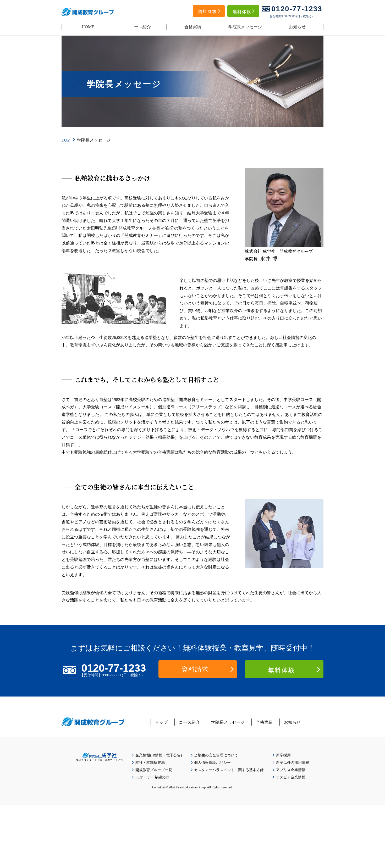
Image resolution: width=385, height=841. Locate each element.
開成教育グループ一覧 (153, 770)
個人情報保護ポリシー (212, 763)
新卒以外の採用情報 (292, 763)
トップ (161, 722)
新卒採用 (283, 755)
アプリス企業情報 (290, 770)
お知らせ (297, 27)
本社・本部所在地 (150, 763)
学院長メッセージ (245, 27)
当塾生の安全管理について (216, 755)
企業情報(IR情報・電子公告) (158, 755)
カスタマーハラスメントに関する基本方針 (229, 770)
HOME (88, 27)
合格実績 (192, 27)
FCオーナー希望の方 (152, 777)
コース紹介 (140, 27)
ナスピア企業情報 (290, 777)
